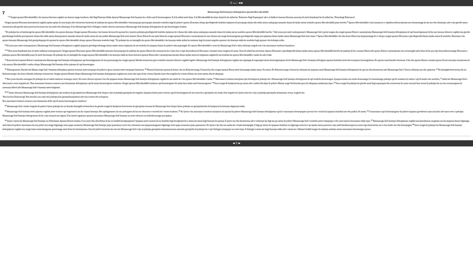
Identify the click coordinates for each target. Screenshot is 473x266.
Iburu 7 (235, 3)
